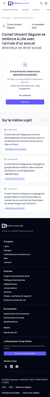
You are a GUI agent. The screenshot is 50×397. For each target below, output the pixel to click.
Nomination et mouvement (23, 18)
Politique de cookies (11, 392)
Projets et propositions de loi (17, 276)
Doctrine (8, 292)
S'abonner (25, 102)
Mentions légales (23, 387)
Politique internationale (14, 280)
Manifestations (11, 321)
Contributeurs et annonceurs (17, 254)
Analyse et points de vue (15, 300)
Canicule (36, 10)
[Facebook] (17, 367)
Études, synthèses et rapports (17, 296)
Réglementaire (10, 284)
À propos (8, 250)
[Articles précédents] (40, 120)
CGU (4, 387)
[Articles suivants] (46, 120)
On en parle (6, 18)
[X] (6, 367)
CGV (11, 387)
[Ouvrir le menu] (4, 3)
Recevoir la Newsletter (26, 353)
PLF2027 (25, 10)
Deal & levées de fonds (14, 317)
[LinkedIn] (11, 367)
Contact (7, 262)
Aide (6, 258)
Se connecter (25, 95)
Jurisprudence (10, 288)
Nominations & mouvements (16, 313)
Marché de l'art (10, 332)
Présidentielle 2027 (10, 10)
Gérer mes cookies (31, 392)
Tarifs (6, 246)
